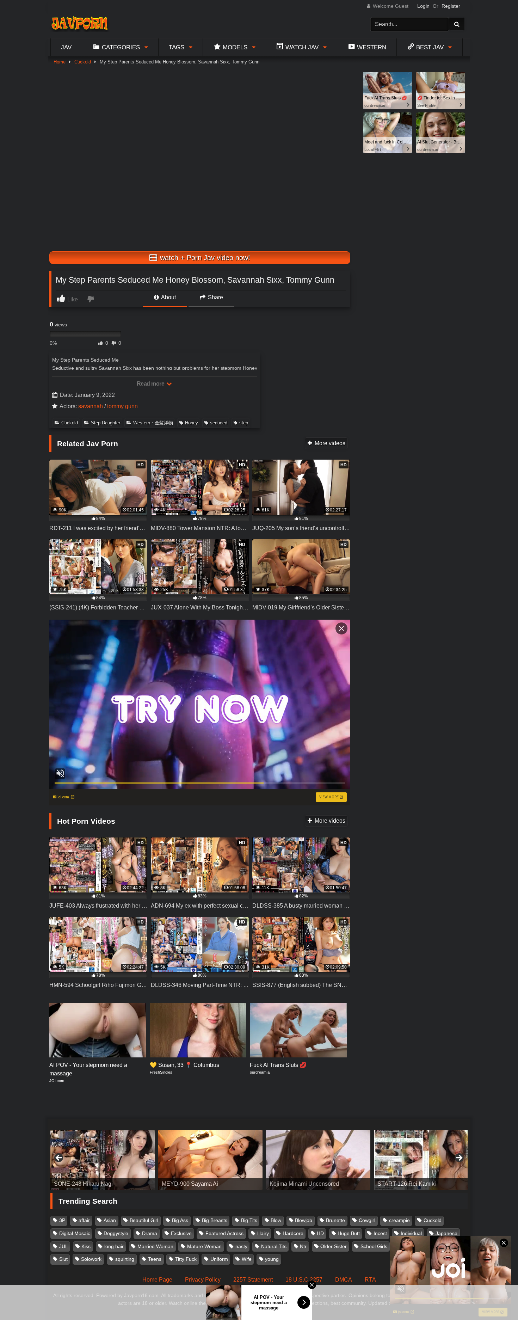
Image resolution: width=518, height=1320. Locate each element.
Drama (149, 1233)
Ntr (303, 1246)
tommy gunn (122, 406)
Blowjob (303, 1220)
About (168, 297)
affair (84, 1220)
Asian (110, 1220)
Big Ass (180, 1220)
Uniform (219, 1259)
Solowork (91, 1259)
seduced (218, 422)
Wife (247, 1259)
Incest (380, 1233)
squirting (124, 1259)
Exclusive (181, 1233)
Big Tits (249, 1220)
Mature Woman (204, 1246)
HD (320, 1233)
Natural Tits (273, 1246)
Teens (154, 1259)
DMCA (343, 1280)
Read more (151, 384)
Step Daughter (105, 422)
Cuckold (82, 62)
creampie (399, 1220)
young (272, 1259)
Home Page (157, 1280)
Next (459, 1158)
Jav (66, 47)
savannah (90, 406)
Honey (191, 422)
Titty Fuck (186, 1259)
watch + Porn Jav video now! (204, 258)
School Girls (373, 1246)
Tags (176, 47)
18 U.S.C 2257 (303, 1280)
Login (423, 6)
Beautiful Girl (144, 1220)
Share (214, 297)
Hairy (263, 1233)
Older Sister (333, 1246)
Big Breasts (214, 1220)
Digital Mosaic (74, 1233)
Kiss (86, 1246)
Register (451, 6)
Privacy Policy (203, 1280)
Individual (411, 1233)
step (243, 422)
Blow (276, 1220)
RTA (370, 1280)
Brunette (335, 1220)
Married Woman (155, 1246)
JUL (63, 1246)
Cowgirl (367, 1220)
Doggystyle (116, 1233)
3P (62, 1220)
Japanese (446, 1233)
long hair (114, 1246)
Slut (63, 1259)
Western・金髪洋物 (153, 422)
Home (60, 62)
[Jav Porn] (79, 24)
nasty (241, 1246)
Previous (59, 1158)
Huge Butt (349, 1233)
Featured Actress (224, 1233)
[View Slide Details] (102, 1160)
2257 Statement (253, 1280)
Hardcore (293, 1233)
